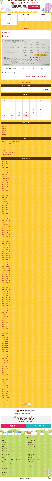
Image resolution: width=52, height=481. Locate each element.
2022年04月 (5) (5, 163)
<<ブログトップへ (26, 28)
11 (19, 109)
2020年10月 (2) (5, 184)
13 (33, 109)
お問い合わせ (35, 6)
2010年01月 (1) (5, 358)
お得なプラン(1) (6, 146)
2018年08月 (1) (5, 205)
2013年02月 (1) (5, 324)
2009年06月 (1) (5, 364)
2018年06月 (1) (5, 207)
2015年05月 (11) (6, 278)
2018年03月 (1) (5, 211)
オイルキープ (5, 466)
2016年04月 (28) (6, 255)
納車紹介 (30, 457)
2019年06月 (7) (5, 197)
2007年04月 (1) (5, 389)
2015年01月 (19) (6, 287)
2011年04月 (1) (5, 345)
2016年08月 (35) (6, 247)
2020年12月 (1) (5, 180)
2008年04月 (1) (5, 375)
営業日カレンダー (6, 446)
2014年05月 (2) (5, 303)
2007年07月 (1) (5, 385)
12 (26, 109)
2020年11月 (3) (5, 182)
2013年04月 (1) (5, 322)
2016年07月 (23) (6, 249)
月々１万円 (26, 14)
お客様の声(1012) (6, 154)
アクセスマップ (39, 426)
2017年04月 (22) (6, 230)
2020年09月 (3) (5, 186)
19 (26, 112)
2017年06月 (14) (6, 226)
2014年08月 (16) (6, 297)
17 (12, 112)
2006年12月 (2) (5, 395)
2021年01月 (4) (5, 178)
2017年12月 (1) (5, 213)
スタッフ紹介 (31, 461)
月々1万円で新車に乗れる (34, 440)
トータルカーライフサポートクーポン (11, 459)
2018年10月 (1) (5, 203)
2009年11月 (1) (5, 360)
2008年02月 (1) (5, 377)
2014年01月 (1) (5, 312)
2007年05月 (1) (5, 387)
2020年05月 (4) (5, 193)
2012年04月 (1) (5, 335)
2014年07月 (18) (6, 299)
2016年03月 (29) (6, 257)
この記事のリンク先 (41, 76)
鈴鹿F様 (4, 132)
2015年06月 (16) (6, 276)
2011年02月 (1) (5, 347)
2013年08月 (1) (5, 318)
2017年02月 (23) (6, 234)
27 (33, 115)
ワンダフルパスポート (7, 464)
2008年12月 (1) (5, 368)
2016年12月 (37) (6, 239)
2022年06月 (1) (5, 161)
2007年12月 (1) (5, 379)
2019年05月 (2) (5, 199)
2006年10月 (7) (5, 400)
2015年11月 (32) (6, 266)
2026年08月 (27, 98)
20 (33, 112)
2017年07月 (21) (6, 224)
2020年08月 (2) (5, 188)
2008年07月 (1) (5, 372)
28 (40, 115)
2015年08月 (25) (6, 272)
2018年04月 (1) (5, 209)
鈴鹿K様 (4, 130)
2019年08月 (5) (5, 195)
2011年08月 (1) (5, 341)
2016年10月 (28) (6, 243)
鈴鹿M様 (4, 134)
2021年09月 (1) (5, 172)
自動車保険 (4, 472)
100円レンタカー (26, 19)
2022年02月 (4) (5, 167)
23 (4, 115)
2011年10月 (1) (5, 339)
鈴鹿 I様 (6, 36)
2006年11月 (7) (5, 397)
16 (4, 112)
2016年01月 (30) (6, 262)
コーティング (5, 468)
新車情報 (43, 14)
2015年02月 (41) (6, 285)
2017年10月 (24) (6, 218)
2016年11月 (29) (6, 241)
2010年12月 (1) (5, 349)
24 (12, 115)
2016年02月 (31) (6, 259)
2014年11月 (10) (6, 291)
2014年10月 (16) (6, 293)
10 (12, 109)
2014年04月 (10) (6, 305)
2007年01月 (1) (5, 393)
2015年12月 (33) (6, 264)
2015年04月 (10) (6, 280)
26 (26, 115)
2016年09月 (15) (6, 245)
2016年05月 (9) (5, 253)
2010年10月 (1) (5, 351)
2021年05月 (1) (5, 174)
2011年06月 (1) (5, 343)
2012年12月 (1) (5, 326)
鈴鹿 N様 (4, 126)
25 (19, 115)
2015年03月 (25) (6, 283)
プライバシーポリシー (33, 464)
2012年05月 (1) (5, 333)
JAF (3, 470)
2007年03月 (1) (5, 391)
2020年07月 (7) (5, 191)
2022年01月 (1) (5, 170)
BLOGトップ (47, 76)
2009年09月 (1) (5, 362)
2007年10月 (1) (5, 381)
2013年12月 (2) (5, 314)
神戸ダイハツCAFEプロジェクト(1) (10, 141)
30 (4, 118)
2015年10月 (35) (6, 268)
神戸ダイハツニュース (33, 459)
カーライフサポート (43, 19)
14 (40, 109)
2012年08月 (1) (5, 331)
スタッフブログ (32, 466)
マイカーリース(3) (6, 150)
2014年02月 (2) (5, 310)
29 (47, 115)
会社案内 (9, 23)
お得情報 (9, 14)
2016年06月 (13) (6, 251)
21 (40, 112)
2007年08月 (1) (5, 383)
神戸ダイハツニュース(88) (8, 152)
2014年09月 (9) (5, 295)
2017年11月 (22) (6, 216)
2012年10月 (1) (5, 329)
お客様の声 (28, 76)
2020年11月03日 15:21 (34, 76)
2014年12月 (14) (6, 289)
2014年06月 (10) (6, 301)
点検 (3, 461)
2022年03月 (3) (5, 165)
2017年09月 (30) (6, 220)
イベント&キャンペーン (7, 444)
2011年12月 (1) (5, 337)
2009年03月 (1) (5, 366)
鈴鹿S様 (4, 128)
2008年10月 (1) (5, 370)
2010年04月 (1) (5, 356)
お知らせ (4, 442)
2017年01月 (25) (6, 237)
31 (12, 118)
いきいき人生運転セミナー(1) (9, 143)
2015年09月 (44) (6, 270)
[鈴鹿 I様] (26, 52)
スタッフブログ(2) (6, 148)
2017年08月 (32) (6, 222)
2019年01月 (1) (5, 201)
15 (47, 109)
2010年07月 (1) (5, 354)
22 (47, 112)
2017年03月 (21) (6, 232)
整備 (3, 474)
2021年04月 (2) (5, 176)
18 (19, 112)
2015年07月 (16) (6, 274)
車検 (3, 457)
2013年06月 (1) (5, 320)
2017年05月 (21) (6, 228)
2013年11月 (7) (5, 316)
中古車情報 (9, 19)
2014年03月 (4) (5, 308)
